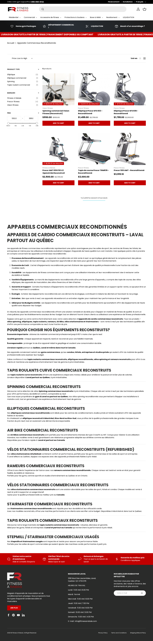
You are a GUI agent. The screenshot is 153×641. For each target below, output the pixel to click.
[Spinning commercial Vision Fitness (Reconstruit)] (58, 89)
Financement (114, 2)
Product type (13, 69)
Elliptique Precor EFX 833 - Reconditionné (90, 112)
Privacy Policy (103, 633)
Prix (9, 113)
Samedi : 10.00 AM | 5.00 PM (80, 612)
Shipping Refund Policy (138, 633)
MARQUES (11, 93)
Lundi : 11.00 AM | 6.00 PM (78, 590)
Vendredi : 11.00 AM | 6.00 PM (80, 607)
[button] (144, 9)
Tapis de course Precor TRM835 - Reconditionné (93, 171)
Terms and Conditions (119, 633)
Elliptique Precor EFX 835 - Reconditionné (126, 112)
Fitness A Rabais (18, 633)
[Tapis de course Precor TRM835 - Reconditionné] (94, 149)
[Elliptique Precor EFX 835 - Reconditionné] (130, 89)
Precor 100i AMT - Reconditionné (129, 170)
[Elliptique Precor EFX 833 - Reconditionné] (94, 89)
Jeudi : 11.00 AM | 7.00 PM (78, 603)
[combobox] (82, 9)
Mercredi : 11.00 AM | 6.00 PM (80, 599)
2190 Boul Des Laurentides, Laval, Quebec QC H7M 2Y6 (82, 579)
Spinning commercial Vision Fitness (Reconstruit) (55, 112)
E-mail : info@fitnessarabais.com (82, 621)
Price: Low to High (19, 58)
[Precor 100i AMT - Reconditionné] (130, 149)
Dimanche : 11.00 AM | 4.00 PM (81, 616)
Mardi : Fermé (74, 594)
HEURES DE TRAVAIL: (76, 585)
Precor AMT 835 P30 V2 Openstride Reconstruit (53, 171)
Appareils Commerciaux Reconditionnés (36, 43)
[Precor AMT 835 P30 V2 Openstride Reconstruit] (58, 149)
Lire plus (14, 608)
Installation (128, 2)
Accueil (10, 43)
